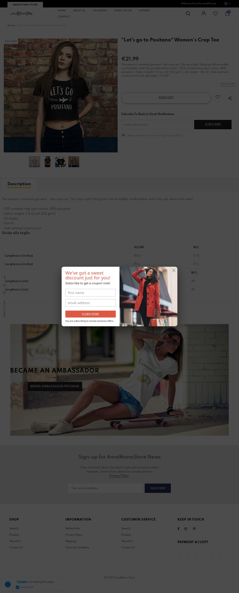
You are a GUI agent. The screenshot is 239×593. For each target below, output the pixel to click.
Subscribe (90, 314)
